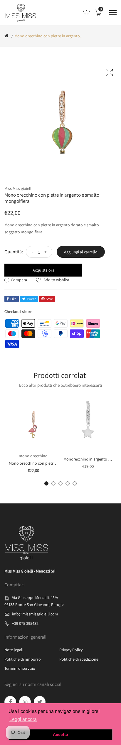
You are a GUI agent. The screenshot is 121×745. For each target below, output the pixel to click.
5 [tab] (75, 483)
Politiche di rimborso (22, 659)
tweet (31, 299)
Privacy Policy (71, 649)
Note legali (13, 649)
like (13, 299)
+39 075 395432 (25, 623)
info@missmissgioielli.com (35, 614)
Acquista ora (43, 270)
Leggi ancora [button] (23, 719)
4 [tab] (67, 483)
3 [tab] (60, 483)
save (49, 299)
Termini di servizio (19, 668)
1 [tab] (46, 483)
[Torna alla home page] (6, 36)
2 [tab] (53, 483)
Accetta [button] (60, 734)
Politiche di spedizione (78, 659)
